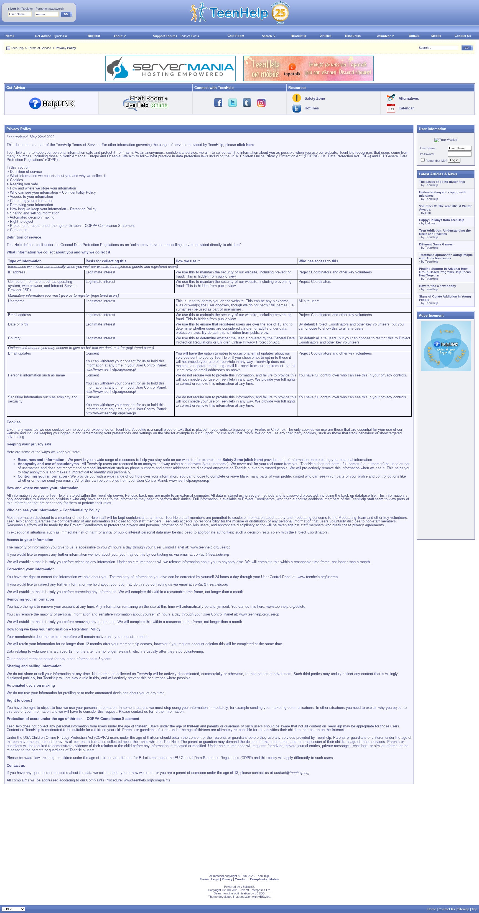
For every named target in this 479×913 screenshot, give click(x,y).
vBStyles (264, 896)
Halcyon (430, 223)
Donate (414, 35)
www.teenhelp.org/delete (285, 606)
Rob (428, 212)
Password (427, 154)
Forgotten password (49, 8)
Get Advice (43, 36)
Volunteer (384, 36)
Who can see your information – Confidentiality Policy (53, 192)
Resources (353, 35)
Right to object (21, 221)
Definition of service (26, 172)
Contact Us (463, 35)
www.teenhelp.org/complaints (147, 780)
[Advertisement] (170, 827)
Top (474, 909)
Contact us (18, 230)
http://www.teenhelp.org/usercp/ (111, 369)
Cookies (16, 180)
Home (10, 35)
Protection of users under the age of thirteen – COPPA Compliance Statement (72, 226)
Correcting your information (31, 201)
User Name (427, 148)
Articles (325, 35)
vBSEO (260, 893)
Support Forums (165, 36)
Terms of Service (39, 48)
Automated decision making (32, 217)
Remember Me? (436, 160)
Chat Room (236, 35)
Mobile (436, 35)
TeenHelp (17, 48)
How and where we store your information (43, 188)
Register (27, 8)
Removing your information (31, 205)
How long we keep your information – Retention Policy (53, 209)
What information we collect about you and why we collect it (58, 176)
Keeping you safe (24, 184)
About (118, 36)
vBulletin (246, 886)
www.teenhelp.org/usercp (189, 480)
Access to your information (31, 196)
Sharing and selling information (34, 213)
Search (267, 36)
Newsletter (298, 35)
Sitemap (463, 909)
